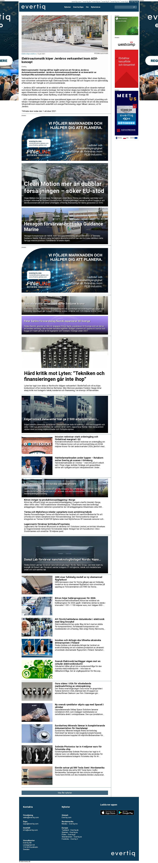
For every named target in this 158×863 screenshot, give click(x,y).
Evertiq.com (66, 817)
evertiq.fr (105, 2)
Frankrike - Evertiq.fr (70, 839)
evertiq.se (134, 2)
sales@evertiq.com (31, 817)
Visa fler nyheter (65, 793)
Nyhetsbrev (95, 7)
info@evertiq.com (30, 830)
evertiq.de (87, 2)
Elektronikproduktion (29, 54)
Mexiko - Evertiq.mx (70, 824)
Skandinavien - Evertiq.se (72, 837)
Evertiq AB (33, 7)
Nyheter (67, 7)
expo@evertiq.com (30, 824)
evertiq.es (96, 2)
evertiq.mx (115, 2)
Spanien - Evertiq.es (70, 832)
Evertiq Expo (78, 7)
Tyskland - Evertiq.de (70, 830)
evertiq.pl (124, 2)
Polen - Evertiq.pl (68, 834)
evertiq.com (76, 2)
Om (87, 7)
